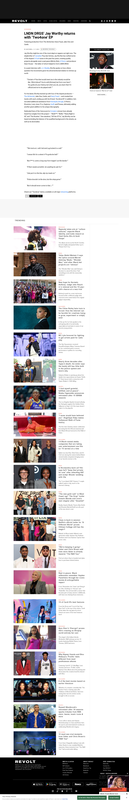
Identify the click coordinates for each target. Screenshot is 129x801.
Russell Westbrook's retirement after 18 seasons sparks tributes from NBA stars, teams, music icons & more (71, 712)
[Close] (126, 797)
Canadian (38, 56)
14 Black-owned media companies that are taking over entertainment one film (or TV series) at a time (71, 445)
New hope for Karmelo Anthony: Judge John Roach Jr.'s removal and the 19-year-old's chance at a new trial (72, 285)
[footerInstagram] (53, 792)
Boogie (61, 102)
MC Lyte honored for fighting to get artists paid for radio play (71, 337)
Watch (39, 21)
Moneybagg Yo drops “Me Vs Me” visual (100, 71)
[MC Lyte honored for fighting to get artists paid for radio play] (35, 344)
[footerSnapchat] (62, 792)
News (69, 21)
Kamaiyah (54, 102)
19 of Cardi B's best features (71, 602)
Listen (45, 21)
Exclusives (62, 21)
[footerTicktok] (57, 792)
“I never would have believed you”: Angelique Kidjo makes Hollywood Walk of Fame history (71, 419)
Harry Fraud (55, 96)
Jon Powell (29, 49)
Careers (85, 772)
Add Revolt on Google (49, 49)
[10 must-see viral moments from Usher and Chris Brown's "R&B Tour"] (35, 743)
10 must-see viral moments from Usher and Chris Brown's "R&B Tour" (72, 736)
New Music (34, 196)
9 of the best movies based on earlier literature (72, 682)
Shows (33, 21)
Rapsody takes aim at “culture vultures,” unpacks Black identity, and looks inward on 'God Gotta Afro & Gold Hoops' (72, 234)
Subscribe (84, 21)
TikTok (104, 21)
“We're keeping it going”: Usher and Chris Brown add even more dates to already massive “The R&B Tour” (71, 550)
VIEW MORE (101, 95)
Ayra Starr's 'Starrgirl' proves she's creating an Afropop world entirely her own (72, 630)
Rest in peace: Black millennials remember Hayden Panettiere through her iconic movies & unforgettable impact (72, 577)
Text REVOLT (107, 768)
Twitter (112, 21)
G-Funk (36, 58)
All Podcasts (66, 766)
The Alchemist (29, 96)
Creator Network (67, 772)
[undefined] (102, 61)
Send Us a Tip (87, 768)
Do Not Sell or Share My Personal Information (92, 797)
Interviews (27, 29)
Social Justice (53, 21)
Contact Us (106, 766)
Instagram (101, 21)
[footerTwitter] (71, 792)
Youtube (115, 21)
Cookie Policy (65, 799)
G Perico (63, 61)
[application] (114, 783)
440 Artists (66, 775)
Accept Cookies (114, 797)
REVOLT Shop (107, 770)
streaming (64, 192)
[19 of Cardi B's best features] (35, 611)
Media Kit (85, 770)
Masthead (86, 766)
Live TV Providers (67, 768)
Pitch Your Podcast (68, 770)
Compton (53, 111)
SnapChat (107, 21)
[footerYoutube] (76, 792)
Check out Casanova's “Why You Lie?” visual (101, 91)
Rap (40, 196)
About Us (85, 763)
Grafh (53, 104)
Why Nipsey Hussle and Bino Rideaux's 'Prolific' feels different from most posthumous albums (71, 657)
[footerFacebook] (67, 792)
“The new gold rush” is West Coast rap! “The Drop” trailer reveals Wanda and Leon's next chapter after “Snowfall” (72, 497)
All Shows (65, 763)
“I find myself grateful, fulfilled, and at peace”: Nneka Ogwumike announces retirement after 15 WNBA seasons (71, 393)
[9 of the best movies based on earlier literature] (35, 690)
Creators (76, 21)
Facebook (109, 21)
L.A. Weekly (45, 68)
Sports (61, 386)
